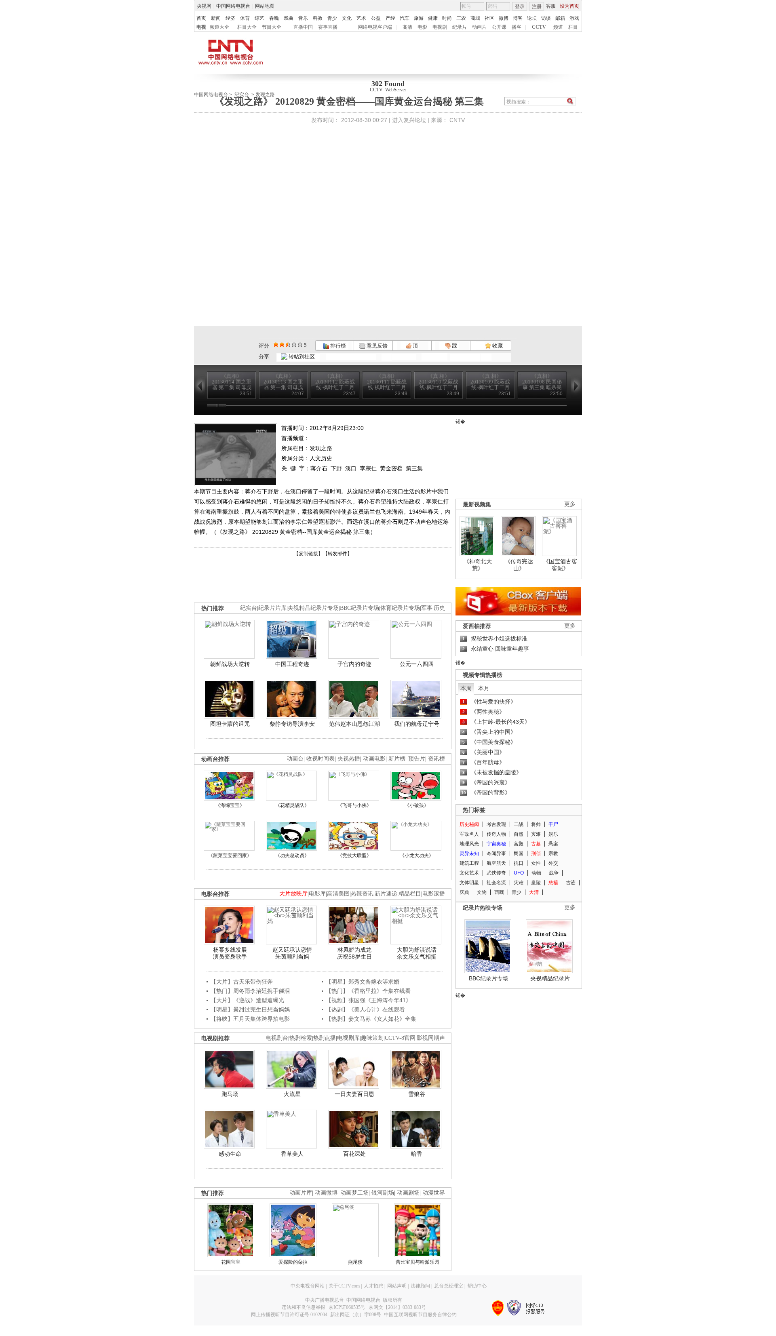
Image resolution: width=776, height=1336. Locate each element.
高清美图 (338, 894)
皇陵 (536, 882)
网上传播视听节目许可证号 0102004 (289, 1314)
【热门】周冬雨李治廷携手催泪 (250, 991)
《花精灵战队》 (292, 805)
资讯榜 (436, 759)
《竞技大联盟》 (354, 855)
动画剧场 (408, 1193)
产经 (390, 18)
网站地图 (264, 6)
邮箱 (560, 18)
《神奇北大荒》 (478, 565)
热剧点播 (324, 1038)
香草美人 (292, 1154)
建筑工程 (469, 863)
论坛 (532, 18)
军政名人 (469, 834)
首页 (201, 18)
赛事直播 (327, 27)
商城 (475, 18)
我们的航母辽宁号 (416, 724)
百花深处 (354, 1154)
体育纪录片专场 (400, 608)
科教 (318, 18)
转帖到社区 (302, 357)
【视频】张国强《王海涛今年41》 (368, 1000)
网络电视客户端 (375, 27)
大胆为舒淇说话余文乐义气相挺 (416, 953)
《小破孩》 (417, 805)
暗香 (416, 1154)
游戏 (574, 18)
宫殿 (518, 844)
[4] (282, 344)
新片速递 (386, 894)
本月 (483, 688)
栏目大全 (247, 27)
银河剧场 (382, 1193)
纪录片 (459, 27)
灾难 (536, 834)
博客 (518, 18)
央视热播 (348, 759)
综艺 (259, 18)
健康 (433, 18)
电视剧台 (277, 1038)
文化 (347, 18)
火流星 (292, 1094)
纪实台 (248, 608)
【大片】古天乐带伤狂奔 (242, 981)
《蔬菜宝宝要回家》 (230, 855)
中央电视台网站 (308, 1286)
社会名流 (496, 882)
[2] (276, 344)
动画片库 (300, 1193)
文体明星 (469, 882)
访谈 (546, 18)
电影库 (317, 894)
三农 (461, 18)
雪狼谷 (416, 1094)
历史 (439, 608)
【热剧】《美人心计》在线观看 (365, 1009)
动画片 (479, 27)
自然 (518, 834)
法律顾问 (420, 1286)
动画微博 (326, 1193)
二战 (518, 824)
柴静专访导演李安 (292, 724)
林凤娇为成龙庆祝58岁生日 (354, 953)
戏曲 (288, 18)
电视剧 (439, 27)
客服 (551, 6)
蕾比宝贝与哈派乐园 (417, 1262)
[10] (300, 344)
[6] (288, 344)
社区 (489, 18)
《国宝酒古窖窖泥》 (560, 565)
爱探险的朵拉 (293, 1262)
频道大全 (219, 27)
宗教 (553, 853)
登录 (520, 6)
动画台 (295, 759)
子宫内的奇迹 (354, 664)
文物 (482, 892)
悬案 (553, 844)
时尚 (447, 18)
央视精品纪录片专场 (313, 608)
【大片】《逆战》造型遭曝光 (247, 1000)
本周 (466, 688)
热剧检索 (300, 1038)
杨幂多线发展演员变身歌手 (230, 953)
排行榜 (337, 346)
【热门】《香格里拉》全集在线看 (368, 991)
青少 (332, 18)
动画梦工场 (354, 1193)
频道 (558, 27)
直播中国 (303, 27)
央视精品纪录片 (550, 978)
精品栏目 (410, 894)
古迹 (571, 882)
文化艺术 (469, 873)
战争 (554, 873)
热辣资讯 (362, 894)
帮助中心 (477, 1286)
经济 (230, 18)
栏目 (573, 27)
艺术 (361, 18)
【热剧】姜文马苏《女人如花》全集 (371, 1019)
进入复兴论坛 (409, 120)
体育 (245, 18)
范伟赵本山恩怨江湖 (354, 724)
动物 (536, 873)
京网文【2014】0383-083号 (397, 1307)
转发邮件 (337, 553)
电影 (422, 27)
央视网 (204, 6)
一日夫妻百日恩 (354, 1094)
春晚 (274, 18)
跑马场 (229, 1094)
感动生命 (230, 1154)
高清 (407, 27)
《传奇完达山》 (519, 565)
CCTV (539, 27)
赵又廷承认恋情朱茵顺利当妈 (292, 953)
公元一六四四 (417, 664)
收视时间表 (320, 759)
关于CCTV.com (344, 1286)
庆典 (464, 892)
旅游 (419, 18)
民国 (518, 853)
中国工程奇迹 (292, 664)
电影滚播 (433, 894)
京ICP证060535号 (347, 1307)
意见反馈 (376, 346)
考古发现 (496, 824)
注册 (537, 6)
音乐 (303, 18)
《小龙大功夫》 (417, 855)
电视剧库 (348, 1038)
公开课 (499, 27)
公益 (376, 18)
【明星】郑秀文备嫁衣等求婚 (362, 981)
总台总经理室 (448, 1286)
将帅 (536, 824)
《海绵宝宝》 (230, 805)
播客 (516, 27)
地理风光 (469, 844)
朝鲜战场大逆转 (230, 664)
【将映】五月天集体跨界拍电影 (250, 1019)
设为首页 (569, 6)
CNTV (457, 120)
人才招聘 (373, 1286)
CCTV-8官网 (400, 1038)
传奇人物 (496, 834)
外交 (553, 863)
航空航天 (496, 863)
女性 (536, 863)
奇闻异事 (496, 853)
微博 (503, 18)
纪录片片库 (272, 608)
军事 (426, 608)
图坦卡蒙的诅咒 (230, 724)
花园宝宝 (230, 1262)
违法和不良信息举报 (303, 1307)
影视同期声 (431, 1038)
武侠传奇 (496, 873)
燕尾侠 (355, 1262)
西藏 (499, 892)
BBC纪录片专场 (359, 608)
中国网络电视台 (233, 6)
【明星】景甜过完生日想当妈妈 (250, 1009)
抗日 (518, 863)
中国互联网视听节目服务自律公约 (420, 1314)
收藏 (497, 346)
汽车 (404, 18)
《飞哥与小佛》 (354, 805)
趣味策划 (372, 1038)
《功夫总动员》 (292, 855)
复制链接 (308, 553)
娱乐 (553, 834)
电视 (201, 27)
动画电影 (374, 759)
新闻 (216, 18)
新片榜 (396, 759)
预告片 (416, 759)
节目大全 (271, 27)
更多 (570, 504)
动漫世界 (433, 1193)
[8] (294, 344)
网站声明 (397, 1286)
